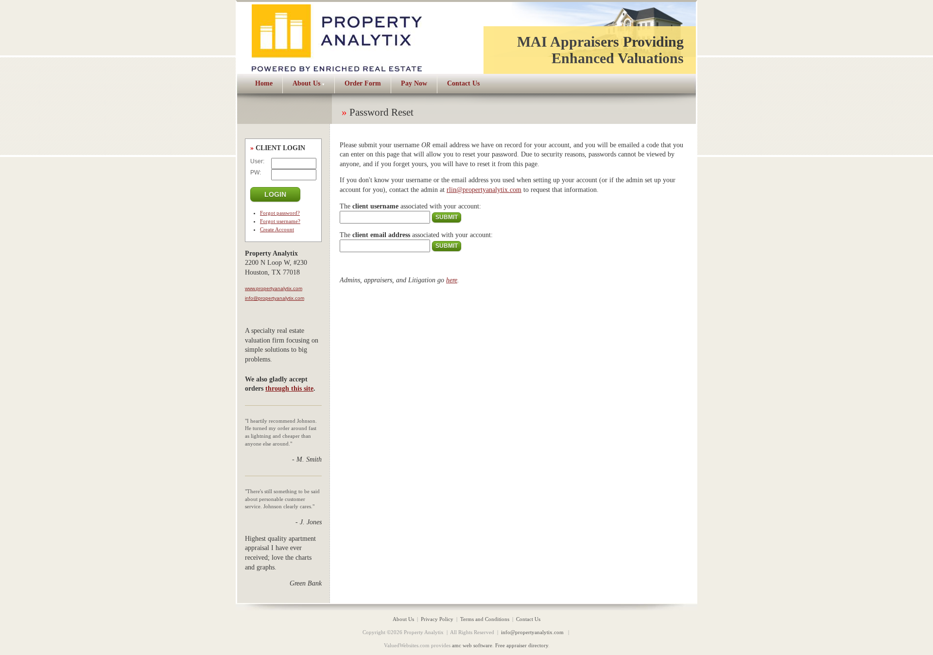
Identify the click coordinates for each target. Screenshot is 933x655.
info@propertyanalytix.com (274, 298)
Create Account (277, 229)
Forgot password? (280, 213)
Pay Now (414, 83)
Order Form (363, 83)
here (451, 280)
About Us (306, 83)
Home (264, 83)
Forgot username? (280, 221)
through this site (289, 388)
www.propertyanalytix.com (273, 288)
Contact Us (463, 83)
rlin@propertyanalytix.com (484, 189)
